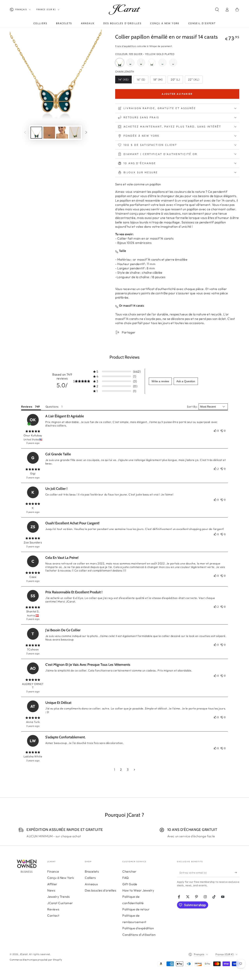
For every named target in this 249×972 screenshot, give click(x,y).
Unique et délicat (58, 702)
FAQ (125, 878)
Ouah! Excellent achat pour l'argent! (72, 523)
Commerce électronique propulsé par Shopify (36, 959)
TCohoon (33, 649)
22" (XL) (195, 80)
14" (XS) (125, 80)
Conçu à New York (60, 878)
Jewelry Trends (58, 897)
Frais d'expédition (125, 46)
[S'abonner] (237, 872)
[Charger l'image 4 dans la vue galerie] (75, 133)
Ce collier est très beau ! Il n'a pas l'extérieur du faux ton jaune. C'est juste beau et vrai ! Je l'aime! (109, 494)
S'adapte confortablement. (65, 737)
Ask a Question (185, 381)
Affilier (52, 884)
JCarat (24, 954)
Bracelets (92, 871)
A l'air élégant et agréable (64, 416)
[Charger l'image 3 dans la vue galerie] (62, 133)
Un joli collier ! (56, 488)
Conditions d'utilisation (139, 935)
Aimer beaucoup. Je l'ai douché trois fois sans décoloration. (84, 743)
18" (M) (159, 80)
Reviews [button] (26, 406)
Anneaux (91, 884)
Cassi (32, 577)
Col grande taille (58, 454)
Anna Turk (33, 722)
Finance (53, 871)
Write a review (160, 381)
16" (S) (142, 80)
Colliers (90, 878)
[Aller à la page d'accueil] (125, 9)
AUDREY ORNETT (33, 685)
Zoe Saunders (33, 542)
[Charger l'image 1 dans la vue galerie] (36, 133)
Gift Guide (129, 884)
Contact (53, 915)
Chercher (129, 871)
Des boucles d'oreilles (100, 890)
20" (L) (177, 80)
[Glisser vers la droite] (86, 132)
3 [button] (128, 769)
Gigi (32, 473)
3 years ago (33, 442)
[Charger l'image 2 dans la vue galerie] (49, 133)
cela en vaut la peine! (61, 557)
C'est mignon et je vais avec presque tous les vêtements (87, 664)
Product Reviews (124, 357)
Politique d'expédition (138, 928)
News (51, 890)
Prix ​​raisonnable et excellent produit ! (73, 592)
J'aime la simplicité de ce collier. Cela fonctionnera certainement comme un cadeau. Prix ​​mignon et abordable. (118, 670)
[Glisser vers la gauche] (25, 132)
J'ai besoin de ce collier (63, 630)
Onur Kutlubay (33, 435)
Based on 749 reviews (62, 376)
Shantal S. (33, 611)
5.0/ (62, 385)
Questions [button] (52, 406)
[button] (217, 9)
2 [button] (121, 769)
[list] (124, 832)
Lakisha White (33, 756)
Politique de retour (136, 909)
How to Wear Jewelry (138, 890)
